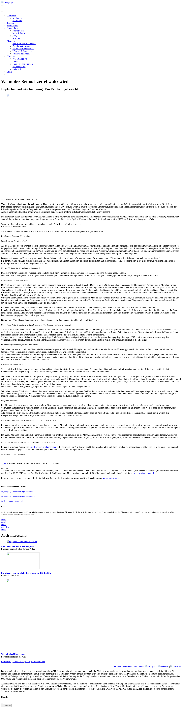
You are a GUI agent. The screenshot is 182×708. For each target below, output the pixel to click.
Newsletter (127, 666)
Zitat (4, 463)
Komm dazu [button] (12, 28)
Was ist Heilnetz (20, 59)
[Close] (2, 11)
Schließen (6, 705)
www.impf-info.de (110, 478)
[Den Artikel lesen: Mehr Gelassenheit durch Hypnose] (22, 541)
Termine (10, 23)
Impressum (6, 661)
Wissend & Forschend (22, 51)
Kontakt (117, 666)
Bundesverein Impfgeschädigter (44, 447)
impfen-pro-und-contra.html (12, 501)
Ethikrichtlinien (38, 661)
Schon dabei (12, 25)
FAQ (15, 36)
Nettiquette (139, 666)
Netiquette (17, 69)
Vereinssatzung (19, 66)
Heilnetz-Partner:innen (23, 64)
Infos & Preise (19, 33)
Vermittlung (18, 20)
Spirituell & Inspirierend (23, 48)
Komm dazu (18, 31)
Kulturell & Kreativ (21, 53)
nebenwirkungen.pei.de (144, 473)
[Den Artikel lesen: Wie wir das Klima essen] (78, 649)
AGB (27, 661)
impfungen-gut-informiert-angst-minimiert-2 (18, 496)
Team (15, 61)
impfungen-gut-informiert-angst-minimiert (17, 491)
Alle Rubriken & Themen (24, 43)
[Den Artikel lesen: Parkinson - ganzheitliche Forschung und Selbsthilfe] (23, 568)
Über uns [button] (11, 56)
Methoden (17, 18)
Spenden (16, 38)
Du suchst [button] (11, 15)
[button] (3, 519)
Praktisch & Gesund (22, 46)
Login (9, 71)
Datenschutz (18, 661)
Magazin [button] (11, 41)
